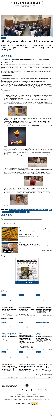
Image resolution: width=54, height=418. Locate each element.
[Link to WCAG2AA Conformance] (32, 404)
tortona (21, 212)
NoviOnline (21, 399)
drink (50, 209)
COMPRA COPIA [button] (27, 283)
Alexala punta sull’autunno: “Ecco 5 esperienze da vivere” (35, 229)
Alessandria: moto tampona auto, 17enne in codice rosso (27, 309)
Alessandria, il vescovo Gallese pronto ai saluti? (44, 308)
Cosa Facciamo (17, 396)
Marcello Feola (34, 36)
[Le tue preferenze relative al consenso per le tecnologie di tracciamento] (51, 415)
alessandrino (25, 209)
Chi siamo (12, 396)
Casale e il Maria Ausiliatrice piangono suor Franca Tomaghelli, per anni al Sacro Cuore (9, 367)
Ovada (11, 212)
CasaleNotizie (31, 399)
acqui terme (12, 209)
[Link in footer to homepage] (27, 385)
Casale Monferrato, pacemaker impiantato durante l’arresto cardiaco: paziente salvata (26, 338)
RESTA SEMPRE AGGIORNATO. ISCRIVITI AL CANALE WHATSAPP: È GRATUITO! (23, 219)
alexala (31, 209)
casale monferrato (38, 209)
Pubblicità (23, 396)
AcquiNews (26, 399)
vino (28, 212)
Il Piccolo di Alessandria (6, 399)
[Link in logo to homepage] (27, 3)
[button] (42, 2)
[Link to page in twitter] (4, 56)
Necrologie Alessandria (30, 396)
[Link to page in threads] (11, 56)
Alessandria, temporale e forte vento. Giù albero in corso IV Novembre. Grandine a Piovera (27, 367)
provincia (16, 212)
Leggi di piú (22, 252)
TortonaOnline (43, 399)
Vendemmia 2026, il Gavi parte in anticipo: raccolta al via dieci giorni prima (44, 367)
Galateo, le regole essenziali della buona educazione (9, 309)
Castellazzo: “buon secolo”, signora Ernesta (9, 335)
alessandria (18, 209)
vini (25, 212)
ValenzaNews (49, 399)
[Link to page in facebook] (2, 56)
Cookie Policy (42, 396)
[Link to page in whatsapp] (8, 56)
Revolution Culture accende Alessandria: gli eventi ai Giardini (44, 336)
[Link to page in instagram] (31, 390)
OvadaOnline (37, 399)
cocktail (46, 209)
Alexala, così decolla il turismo (29, 244)
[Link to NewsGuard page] (21, 404)
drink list (4, 212)
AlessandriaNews (14, 399)
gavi (8, 212)
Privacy (36, 396)
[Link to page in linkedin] (6, 56)
